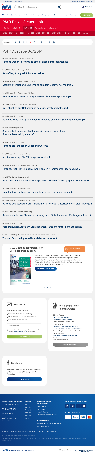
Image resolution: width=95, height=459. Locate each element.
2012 (80, 33)
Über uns (28, 416)
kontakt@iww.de (7, 414)
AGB (12, 432)
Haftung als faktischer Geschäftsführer (24, 146)
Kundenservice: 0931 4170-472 (81, 1)
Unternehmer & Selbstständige (46, 415)
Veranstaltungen (40, 28)
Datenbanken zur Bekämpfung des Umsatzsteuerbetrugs (34, 108)
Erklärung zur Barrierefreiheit (47, 432)
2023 (22, 33)
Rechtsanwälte (41, 409)
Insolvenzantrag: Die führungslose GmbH (25, 157)
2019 (43, 33)
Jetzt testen (87, 15)
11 (49, 42)
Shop (56, 15)
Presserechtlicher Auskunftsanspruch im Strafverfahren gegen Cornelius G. (44, 180)
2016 (59, 33)
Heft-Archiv (28, 28)
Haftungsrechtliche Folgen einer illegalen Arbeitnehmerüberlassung (40, 169)
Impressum (5, 432)
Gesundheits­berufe (42, 412)
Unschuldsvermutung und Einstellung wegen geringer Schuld (36, 192)
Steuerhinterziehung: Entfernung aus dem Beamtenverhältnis (37, 85)
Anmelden (88, 7)
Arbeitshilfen (17, 28)
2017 (53, 33)
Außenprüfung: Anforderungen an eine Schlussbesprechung (35, 96)
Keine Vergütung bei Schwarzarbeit (22, 73)
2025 (11, 33)
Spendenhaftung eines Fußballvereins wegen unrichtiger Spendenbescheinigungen (33, 133)
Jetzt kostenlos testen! (45, 269)
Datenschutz (19, 432)
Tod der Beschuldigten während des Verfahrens (29, 238)
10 (45, 42)
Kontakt (28, 407)
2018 (48, 33)
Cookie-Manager (30, 432)
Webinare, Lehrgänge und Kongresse (48, 423)
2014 (69, 33)
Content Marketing (42, 426)
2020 (38, 33)
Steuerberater (41, 406)
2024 (16, 33)
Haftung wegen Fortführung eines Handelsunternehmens (34, 62)
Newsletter (29, 410)
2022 (27, 33)
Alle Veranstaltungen (70, 345)
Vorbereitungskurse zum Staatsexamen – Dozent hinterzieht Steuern (41, 227)
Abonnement (53, 28)
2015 (64, 33)
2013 (74, 33)
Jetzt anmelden (24, 337)
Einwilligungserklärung (20, 332)
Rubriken (7, 28)
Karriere (28, 413)
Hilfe (92, 1)
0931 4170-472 (9, 409)
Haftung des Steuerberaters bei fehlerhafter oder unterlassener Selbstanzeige (46, 203)
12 (54, 42)
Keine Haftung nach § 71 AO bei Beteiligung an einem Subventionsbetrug (42, 119)
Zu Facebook (24, 379)
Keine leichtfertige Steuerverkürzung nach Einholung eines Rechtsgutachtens (46, 215)
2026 (5, 33)
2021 (33, 33)
